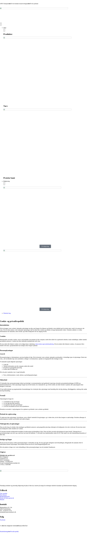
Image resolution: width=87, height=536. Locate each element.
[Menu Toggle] (1, 24)
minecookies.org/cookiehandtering (44, 344)
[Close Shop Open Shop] (4, 30)
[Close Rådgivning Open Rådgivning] (4, 183)
